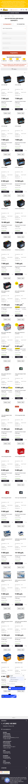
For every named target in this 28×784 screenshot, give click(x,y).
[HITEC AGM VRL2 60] (21, 162)
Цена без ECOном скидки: (6, 101)
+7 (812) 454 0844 (6, 744)
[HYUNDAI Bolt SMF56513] (21, 244)
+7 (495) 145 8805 (6, 735)
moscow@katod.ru (7, 729)
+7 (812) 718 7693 (6, 748)
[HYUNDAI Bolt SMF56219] (21, 203)
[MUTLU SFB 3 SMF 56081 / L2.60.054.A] (21, 286)
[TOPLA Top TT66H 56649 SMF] (21, 492)
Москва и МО (14, 9)
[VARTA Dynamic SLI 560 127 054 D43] (7, 575)
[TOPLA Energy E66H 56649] (21, 451)
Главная (2, 16)
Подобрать (14, 53)
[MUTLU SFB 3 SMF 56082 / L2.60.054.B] (7, 327)
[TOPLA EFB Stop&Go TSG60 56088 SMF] (7, 410)
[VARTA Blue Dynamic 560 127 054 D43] (7, 534)
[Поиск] (23, 9)
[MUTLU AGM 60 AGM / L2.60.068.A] (7, 286)
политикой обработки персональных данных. (15, 6)
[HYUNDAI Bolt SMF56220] (7, 244)
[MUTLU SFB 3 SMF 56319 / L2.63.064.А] (7, 368)
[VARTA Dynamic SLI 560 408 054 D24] (21, 575)
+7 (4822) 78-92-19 (7, 763)
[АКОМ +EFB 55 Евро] (21, 657)
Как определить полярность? (14, 57)
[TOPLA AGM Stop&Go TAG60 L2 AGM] (21, 368)
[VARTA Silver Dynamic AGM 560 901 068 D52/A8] (21, 616)
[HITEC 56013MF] (21, 79)
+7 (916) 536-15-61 (7, 753)
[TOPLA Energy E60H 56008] (21, 410)
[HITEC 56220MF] (21, 121)
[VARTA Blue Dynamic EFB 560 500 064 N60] (21, 534)
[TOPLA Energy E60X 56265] (7, 451)
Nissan (13, 15)
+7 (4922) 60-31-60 (7, 758)
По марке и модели (7, 15)
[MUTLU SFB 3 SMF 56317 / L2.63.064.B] (21, 327)
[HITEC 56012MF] (7, 79)
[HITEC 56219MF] (7, 121)
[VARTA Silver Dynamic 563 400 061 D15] (7, 616)
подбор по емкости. (14, 782)
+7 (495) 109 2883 (6, 738)
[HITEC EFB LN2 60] (7, 203)
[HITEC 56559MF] (7, 162)
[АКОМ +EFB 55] (7, 657)
